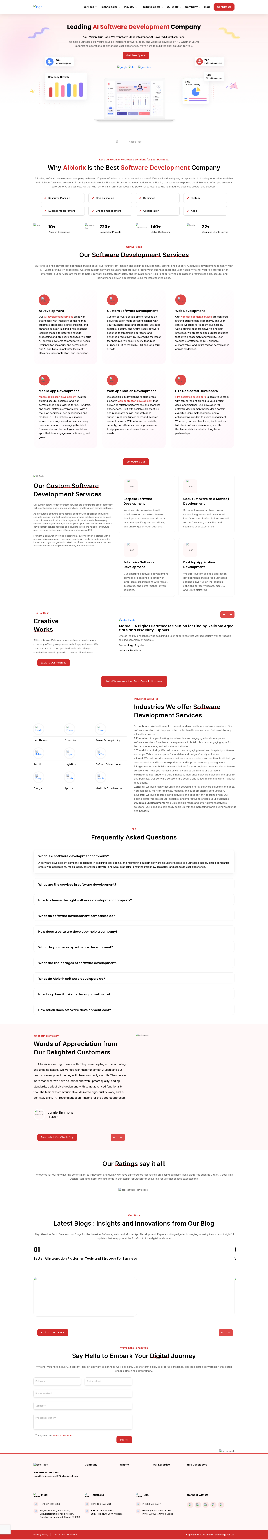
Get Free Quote (135, 55)
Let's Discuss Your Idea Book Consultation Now (134, 681)
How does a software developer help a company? (78, 931)
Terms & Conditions (63, 1435)
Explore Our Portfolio (53, 662)
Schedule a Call (136, 461)
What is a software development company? (73, 856)
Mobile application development (57, 396)
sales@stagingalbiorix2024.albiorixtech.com (56, 1476)
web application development (135, 400)
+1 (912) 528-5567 (151, 1504)
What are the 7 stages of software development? (77, 963)
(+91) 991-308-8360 (50, 1504)
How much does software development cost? (74, 1010)
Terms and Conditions (65, 1534)
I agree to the (55, 1435)
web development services (196, 316)
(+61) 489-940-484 (101, 1504)
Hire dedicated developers (190, 396)
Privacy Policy (41, 1534)
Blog (207, 7)
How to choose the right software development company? (85, 900)
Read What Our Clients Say (57, 1137)
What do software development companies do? (76, 916)
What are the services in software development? (77, 884)
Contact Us (224, 7)
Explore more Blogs (53, 1332)
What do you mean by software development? (75, 947)
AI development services (58, 316)
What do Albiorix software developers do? (71, 978)
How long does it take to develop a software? (74, 994)
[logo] (38, 7)
